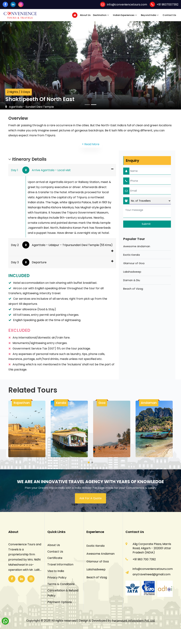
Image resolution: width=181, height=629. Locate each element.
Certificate (54, 558)
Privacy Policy (56, 577)
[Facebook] (5, 4)
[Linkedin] (13, 4)
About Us (85, 15)
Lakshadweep (132, 272)
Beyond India (148, 15)
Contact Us (169, 15)
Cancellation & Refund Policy (62, 593)
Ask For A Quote (90, 498)
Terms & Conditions (61, 584)
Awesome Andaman (136, 246)
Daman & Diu (131, 280)
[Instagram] (21, 4)
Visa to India (55, 571)
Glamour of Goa (133, 263)
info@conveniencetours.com (127, 4)
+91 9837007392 (167, 4)
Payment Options (59, 602)
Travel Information (60, 564)
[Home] (74, 15)
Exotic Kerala (131, 255)
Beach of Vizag (133, 288)
